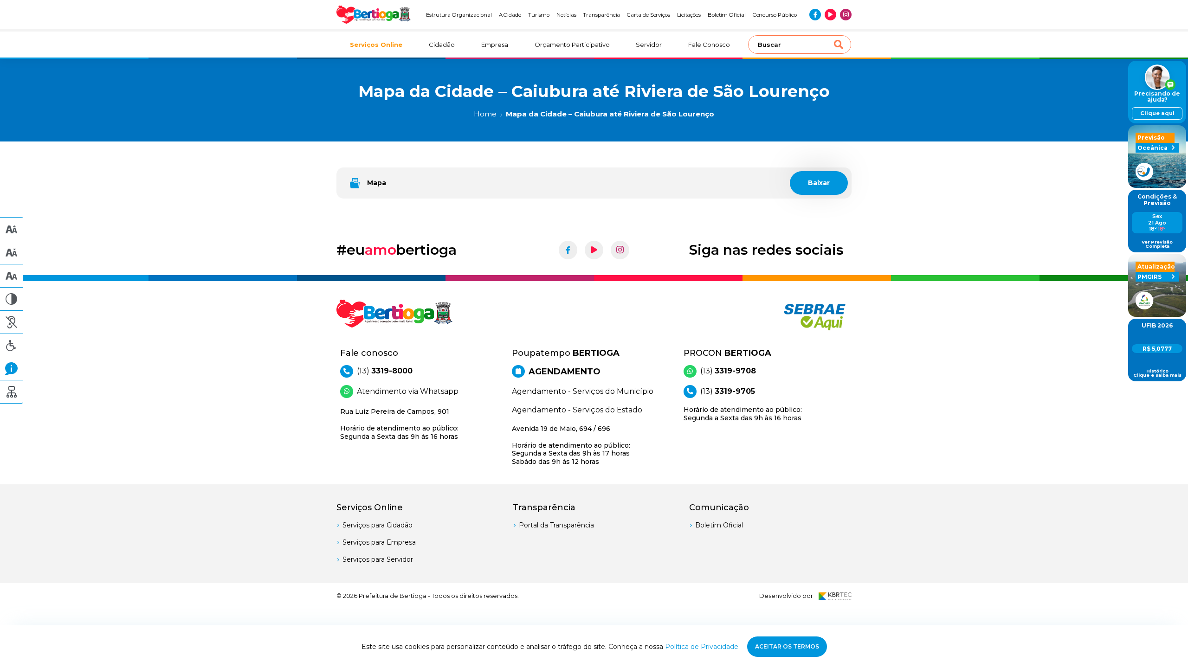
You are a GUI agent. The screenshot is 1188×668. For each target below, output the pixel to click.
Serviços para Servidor (377, 559)
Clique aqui (1157, 113)
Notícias (566, 15)
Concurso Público (775, 15)
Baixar (819, 183)
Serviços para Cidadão (377, 525)
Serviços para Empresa (379, 542)
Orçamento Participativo (572, 44)
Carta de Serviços (648, 15)
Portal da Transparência (556, 525)
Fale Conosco (709, 44)
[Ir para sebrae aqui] (792, 317)
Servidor (649, 44)
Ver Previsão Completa (1157, 244)
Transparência (601, 15)
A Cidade (510, 15)
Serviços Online (376, 44)
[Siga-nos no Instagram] (846, 14)
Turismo (539, 15)
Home (485, 113)
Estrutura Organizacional (459, 15)
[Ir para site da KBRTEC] (835, 596)
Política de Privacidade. (702, 646)
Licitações (689, 15)
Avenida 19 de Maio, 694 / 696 (571, 445)
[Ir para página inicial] (373, 15)
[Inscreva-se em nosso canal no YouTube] (830, 14)
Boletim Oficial (727, 15)
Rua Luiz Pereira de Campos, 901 (399, 424)
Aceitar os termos (787, 646)
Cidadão (442, 44)
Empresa (494, 44)
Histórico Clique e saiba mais (1157, 373)
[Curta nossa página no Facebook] (815, 14)
